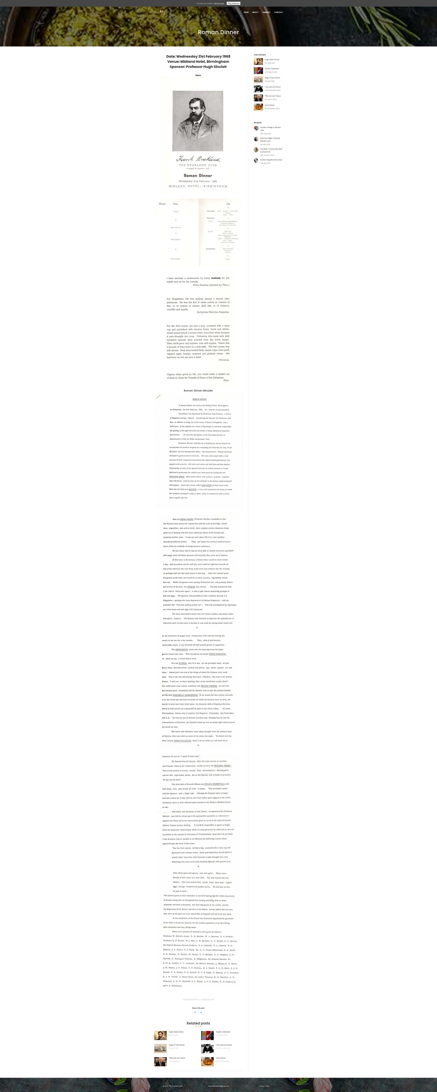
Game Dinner (221, 1058)
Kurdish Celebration (223, 1032)
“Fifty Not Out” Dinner (177, 1058)
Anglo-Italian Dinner (176, 1032)
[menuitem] (246, 12)
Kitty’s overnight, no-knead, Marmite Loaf (270, 139)
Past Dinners (194, 999)
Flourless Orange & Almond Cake (270, 128)
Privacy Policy (264, 1086)
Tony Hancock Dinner (224, 1045)
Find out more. (219, 3)
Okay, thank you (233, 3)
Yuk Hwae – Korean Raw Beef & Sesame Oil (271, 150)
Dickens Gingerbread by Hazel (271, 160)
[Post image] (160, 1035)
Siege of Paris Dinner (176, 1045)
